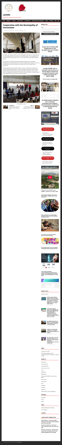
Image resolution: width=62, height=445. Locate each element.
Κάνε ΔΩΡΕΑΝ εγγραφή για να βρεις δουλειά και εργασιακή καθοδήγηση (47, 153)
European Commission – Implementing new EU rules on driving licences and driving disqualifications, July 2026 (49, 431)
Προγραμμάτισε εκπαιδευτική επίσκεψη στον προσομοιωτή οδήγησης (47, 134)
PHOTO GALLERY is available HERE (50, 79)
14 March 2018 (7, 30)
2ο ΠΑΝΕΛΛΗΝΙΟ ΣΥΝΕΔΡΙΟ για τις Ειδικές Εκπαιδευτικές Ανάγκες (50, 101)
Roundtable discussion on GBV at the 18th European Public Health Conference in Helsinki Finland (52, 323)
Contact (51, 20)
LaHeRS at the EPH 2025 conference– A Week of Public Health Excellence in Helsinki (53, 331)
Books (42, 399)
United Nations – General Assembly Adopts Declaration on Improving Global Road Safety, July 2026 (50, 422)
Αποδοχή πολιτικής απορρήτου (49, 31)
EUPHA (44, 413)
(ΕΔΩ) (44, 197)
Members (8, 20)
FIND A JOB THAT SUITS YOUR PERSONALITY (48, 148)
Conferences (27, 20)
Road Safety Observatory (49, 417)
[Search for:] (50, 96)
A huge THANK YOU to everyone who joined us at (50, 69)
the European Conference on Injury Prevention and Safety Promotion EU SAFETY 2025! (50, 74)
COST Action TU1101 (45, 368)
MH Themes (19, 442)
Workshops (43, 397)
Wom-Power (43, 379)
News (47, 20)
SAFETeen (43, 387)
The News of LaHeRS (45, 351)
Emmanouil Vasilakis (15, 30)
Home (3, 20)
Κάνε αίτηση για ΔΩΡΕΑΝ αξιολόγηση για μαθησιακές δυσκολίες (47, 144)
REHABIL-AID (43, 374)
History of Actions (44, 294)
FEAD (42, 383)
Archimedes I (43, 362)
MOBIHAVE (43, 372)
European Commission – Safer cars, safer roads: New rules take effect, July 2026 (49, 426)
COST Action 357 (44, 364)
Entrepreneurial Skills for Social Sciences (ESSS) (49, 377)
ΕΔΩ (56, 248)
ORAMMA (43, 385)
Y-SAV (42, 370)
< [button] (5, 89)
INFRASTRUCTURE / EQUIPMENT (38, 20)
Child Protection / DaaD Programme (48, 391)
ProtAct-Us (43, 389)
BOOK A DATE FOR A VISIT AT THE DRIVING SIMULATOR (48, 129)
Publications (20, 20)
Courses (13, 20)
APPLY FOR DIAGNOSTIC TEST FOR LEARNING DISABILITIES (48, 139)
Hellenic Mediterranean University (47, 407)
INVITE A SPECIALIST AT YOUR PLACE (48, 158)
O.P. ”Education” (44, 409)
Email (42, 27)
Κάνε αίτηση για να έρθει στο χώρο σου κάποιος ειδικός (47, 162)
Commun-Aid (43, 381)
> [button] (38, 89)
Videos (42, 401)
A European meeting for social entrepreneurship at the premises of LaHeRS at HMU (50, 355)
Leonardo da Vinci (44, 366)
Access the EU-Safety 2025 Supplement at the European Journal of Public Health (50, 49)
